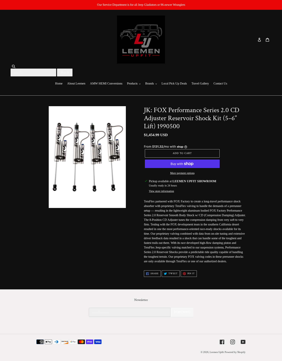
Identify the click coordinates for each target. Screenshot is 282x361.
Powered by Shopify (235, 352)
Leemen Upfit (217, 352)
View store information (161, 191)
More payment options (182, 173)
